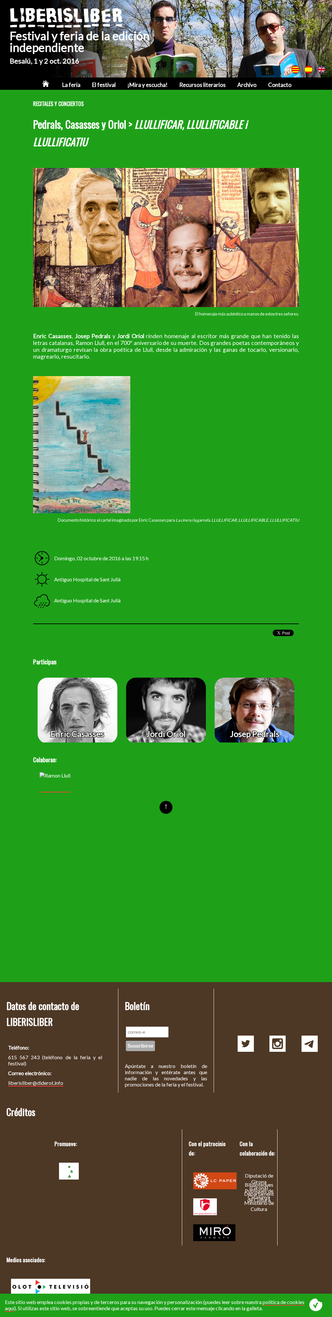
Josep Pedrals (254, 734)
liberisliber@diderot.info (35, 1083)
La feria (71, 84)
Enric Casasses (77, 734)
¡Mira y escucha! (147, 84)
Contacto (279, 84)
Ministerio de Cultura (259, 1206)
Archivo (246, 84)
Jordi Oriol (166, 734)
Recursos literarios (202, 84)
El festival (104, 84)
